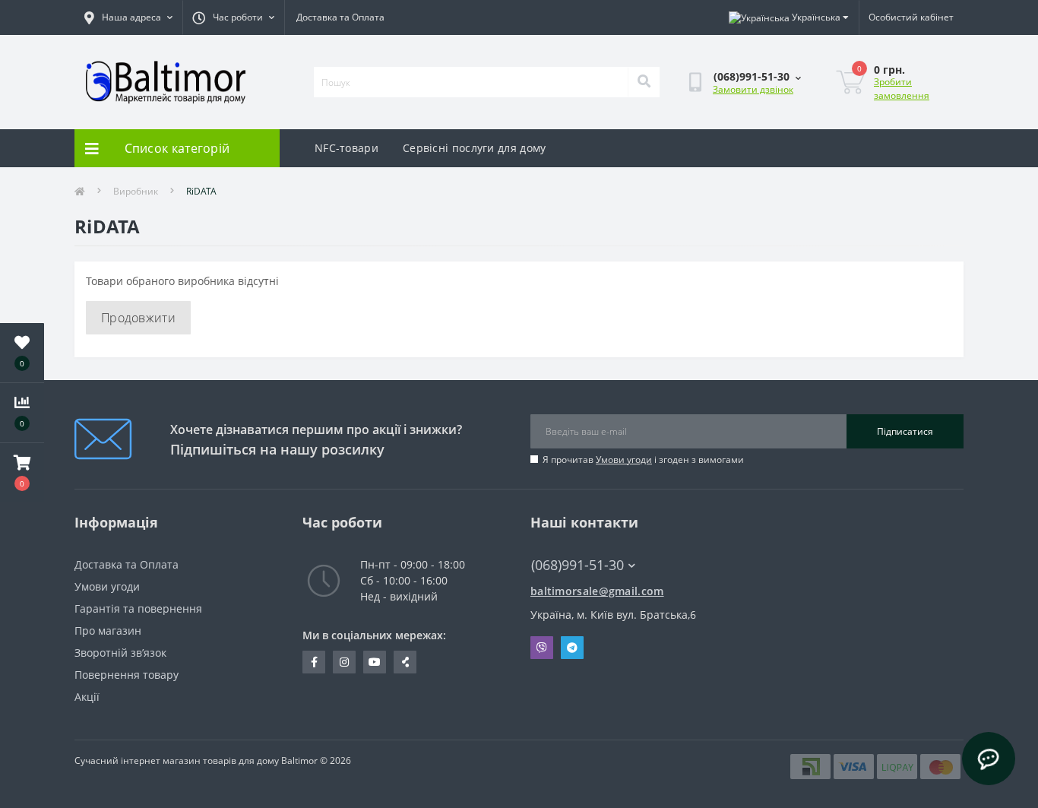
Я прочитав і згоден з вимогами (643, 459)
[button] (22, 472)
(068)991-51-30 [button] (577, 565)
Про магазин (107, 630)
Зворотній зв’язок (120, 652)
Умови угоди (624, 459)
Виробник (135, 191)
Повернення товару (126, 674)
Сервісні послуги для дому (474, 148)
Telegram (572, 647)
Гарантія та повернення (138, 608)
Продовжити (138, 317)
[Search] (644, 82)
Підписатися (905, 431)
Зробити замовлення (901, 88)
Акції (87, 696)
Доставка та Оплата (340, 17)
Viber (541, 647)
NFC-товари (346, 148)
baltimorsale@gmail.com (597, 591)
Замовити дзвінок (753, 89)
